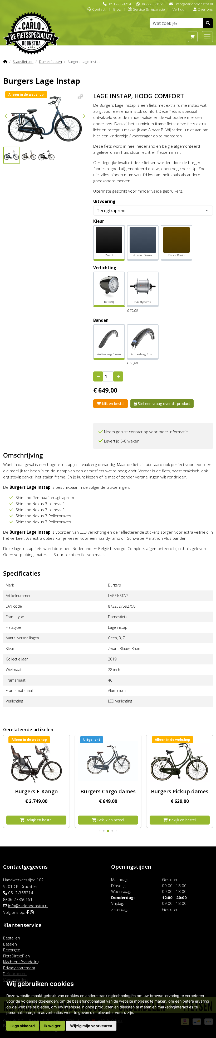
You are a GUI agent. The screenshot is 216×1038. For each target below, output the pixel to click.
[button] (79, 95)
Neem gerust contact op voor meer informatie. (146, 432)
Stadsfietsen (23, 61)
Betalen (10, 944)
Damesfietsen (50, 61)
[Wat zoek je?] (208, 23)
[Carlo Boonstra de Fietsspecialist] (31, 24)
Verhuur (179, 9)
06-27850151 (153, 3)
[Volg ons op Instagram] (32, 912)
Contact (99, 9)
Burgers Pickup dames (108, 791)
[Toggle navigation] (207, 37)
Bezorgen (11, 949)
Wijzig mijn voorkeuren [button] (91, 1025)
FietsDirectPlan (16, 955)
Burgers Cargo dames (36, 791)
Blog (117, 9)
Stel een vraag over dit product (163, 403)
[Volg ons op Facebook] (27, 912)
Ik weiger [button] (52, 1025)
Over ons (205, 9)
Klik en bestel (112, 403)
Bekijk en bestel (38, 819)
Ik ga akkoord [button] (23, 1025)
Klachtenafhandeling (21, 961)
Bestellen (11, 938)
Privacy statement (19, 967)
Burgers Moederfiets (179, 791)
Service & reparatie (149, 9)
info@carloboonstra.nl (194, 3)
